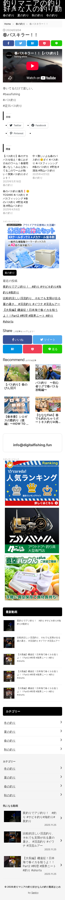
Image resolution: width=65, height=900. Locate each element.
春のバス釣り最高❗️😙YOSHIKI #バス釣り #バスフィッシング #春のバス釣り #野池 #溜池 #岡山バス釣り (16, 198)
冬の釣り (52, 15)
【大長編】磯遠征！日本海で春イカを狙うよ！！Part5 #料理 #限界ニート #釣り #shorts (37, 691)
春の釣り (8, 15)
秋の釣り (37, 15)
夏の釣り (23, 15)
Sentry (34, 892)
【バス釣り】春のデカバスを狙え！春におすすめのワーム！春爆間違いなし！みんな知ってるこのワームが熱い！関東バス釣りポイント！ (15, 166)
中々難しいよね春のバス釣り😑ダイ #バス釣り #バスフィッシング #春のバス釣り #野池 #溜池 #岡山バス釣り (45, 163)
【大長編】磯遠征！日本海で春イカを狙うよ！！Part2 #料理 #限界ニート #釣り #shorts (30, 315)
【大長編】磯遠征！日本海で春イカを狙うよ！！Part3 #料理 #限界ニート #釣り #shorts (37, 674)
